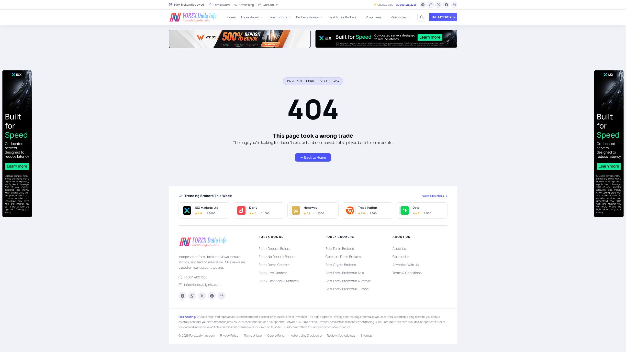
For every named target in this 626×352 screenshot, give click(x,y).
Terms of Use (253, 335)
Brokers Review (307, 17)
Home (231, 17)
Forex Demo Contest (274, 265)
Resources (399, 17)
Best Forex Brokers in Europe (347, 289)
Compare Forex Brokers (343, 256)
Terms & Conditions (407, 273)
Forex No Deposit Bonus (276, 256)
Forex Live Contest (273, 273)
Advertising (246, 5)
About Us (399, 248)
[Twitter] (438, 4)
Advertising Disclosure (306, 335)
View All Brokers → (434, 196)
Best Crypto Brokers (340, 265)
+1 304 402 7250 (195, 277)
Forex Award (221, 5)
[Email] (454, 4)
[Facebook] (446, 4)
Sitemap (366, 335)
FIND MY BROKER (443, 17)
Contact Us (270, 5)
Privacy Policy (229, 335)
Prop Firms (373, 17)
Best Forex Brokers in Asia (344, 273)
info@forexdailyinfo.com (202, 284)
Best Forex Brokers (342, 17)
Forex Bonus (277, 17)
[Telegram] (423, 4)
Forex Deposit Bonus (274, 248)
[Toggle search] (421, 17)
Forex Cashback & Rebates (279, 281)
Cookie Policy (276, 335)
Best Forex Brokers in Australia (347, 281)
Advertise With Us (405, 265)
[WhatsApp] (430, 4)
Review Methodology (341, 335)
